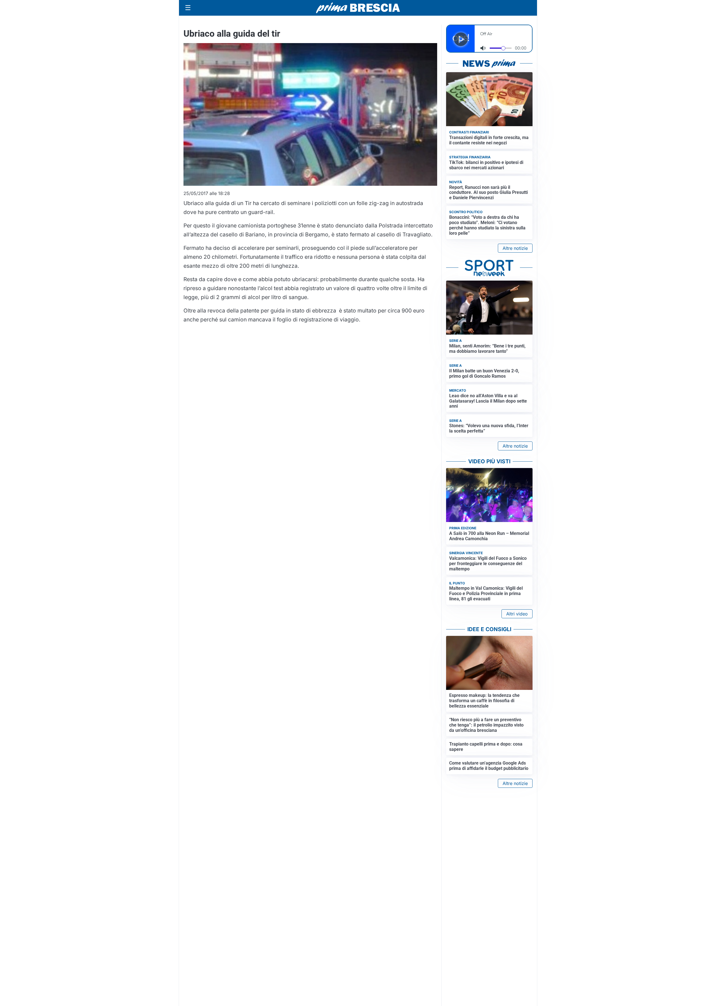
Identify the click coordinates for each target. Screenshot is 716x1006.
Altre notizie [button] (515, 248)
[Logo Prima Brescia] (358, 8)
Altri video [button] (517, 614)
